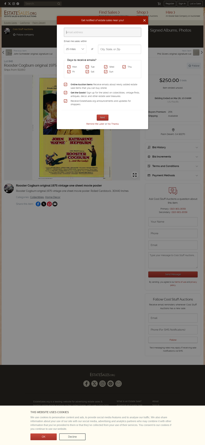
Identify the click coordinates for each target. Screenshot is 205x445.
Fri (73, 71)
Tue (92, 67)
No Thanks (113, 124)
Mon (74, 67)
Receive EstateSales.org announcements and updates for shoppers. (101, 103)
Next (102, 117)
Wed (111, 67)
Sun (111, 71)
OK (43, 436)
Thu (130, 67)
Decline (72, 436)
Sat (92, 71)
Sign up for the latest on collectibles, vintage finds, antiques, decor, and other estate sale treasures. (105, 94)
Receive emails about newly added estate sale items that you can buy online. (104, 86)
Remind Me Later (95, 124)
